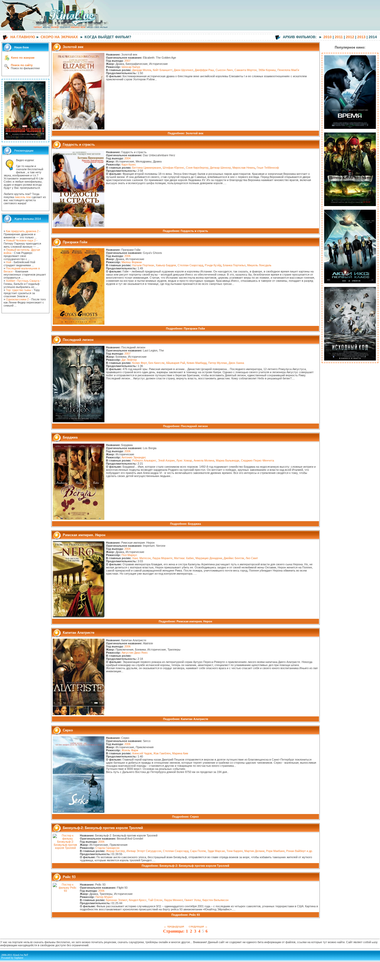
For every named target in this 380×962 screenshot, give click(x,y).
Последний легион (194, 426)
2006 (127, 255)
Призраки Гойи (194, 328)
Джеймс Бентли (234, 558)
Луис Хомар (184, 460)
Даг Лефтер (129, 359)
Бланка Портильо (234, 265)
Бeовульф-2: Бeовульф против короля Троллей (194, 865)
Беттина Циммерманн (146, 167)
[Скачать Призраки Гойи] (78, 323)
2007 (127, 60)
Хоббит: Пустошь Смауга (22, 280)
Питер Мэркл (103, 896)
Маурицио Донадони (208, 558)
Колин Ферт (139, 362)
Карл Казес (128, 164)
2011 (339, 37)
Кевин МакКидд (197, 362)
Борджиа (194, 523)
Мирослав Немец (243, 167)
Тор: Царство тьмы (18, 290)
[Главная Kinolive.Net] (55, 32)
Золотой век (194, 133)
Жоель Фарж (129, 750)
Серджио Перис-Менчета (257, 460)
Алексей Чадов (142, 753)
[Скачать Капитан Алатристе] (78, 714)
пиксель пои (23, 197)
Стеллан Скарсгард (190, 265)
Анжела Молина (204, 460)
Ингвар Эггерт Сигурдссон (143, 850)
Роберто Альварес (144, 460)
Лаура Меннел (173, 900)
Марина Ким (180, 753)
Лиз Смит (252, 558)
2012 (350, 37)
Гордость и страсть (194, 230)
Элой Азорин (166, 460)
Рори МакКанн (275, 850)
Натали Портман (143, 265)
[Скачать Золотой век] (78, 128)
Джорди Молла (141, 70)
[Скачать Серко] (78, 811)
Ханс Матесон (141, 558)
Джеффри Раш (204, 70)
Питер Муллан (217, 362)
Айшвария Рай (175, 362)
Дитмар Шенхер (220, 167)
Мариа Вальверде (227, 460)
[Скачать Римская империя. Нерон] (78, 616)
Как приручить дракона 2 (22, 231)
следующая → (198, 926)
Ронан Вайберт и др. (299, 850)
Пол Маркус (129, 555)
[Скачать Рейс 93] (65, 890)
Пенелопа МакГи (288, 70)
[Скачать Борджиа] (78, 518)
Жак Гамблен (162, 753)
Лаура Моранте (162, 558)
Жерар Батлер (115, 850)
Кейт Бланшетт (162, 70)
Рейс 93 (194, 914)
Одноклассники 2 (17, 299)
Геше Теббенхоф (268, 167)
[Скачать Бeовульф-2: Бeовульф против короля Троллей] (65, 847)
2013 (361, 37)
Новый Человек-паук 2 (21, 240)
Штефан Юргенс (173, 167)
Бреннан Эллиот (116, 900)
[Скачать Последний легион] (78, 421)
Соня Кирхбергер (197, 167)
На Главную (22, 37)
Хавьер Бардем (166, 265)
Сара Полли (198, 850)
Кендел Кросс (138, 900)
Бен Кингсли (156, 362)
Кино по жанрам (22, 57)
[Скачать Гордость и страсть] (78, 226)
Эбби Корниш (267, 70)
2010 (327, 37)
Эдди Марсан (216, 850)
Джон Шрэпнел (183, 70)
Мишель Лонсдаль (259, 265)
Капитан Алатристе (194, 719)
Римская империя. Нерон (194, 621)
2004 (127, 158)
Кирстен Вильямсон (215, 900)
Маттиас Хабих (184, 558)
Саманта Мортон (245, 70)
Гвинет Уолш (192, 900)
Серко (194, 816)
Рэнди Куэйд (213, 265)
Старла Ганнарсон (107, 847)
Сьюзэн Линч (224, 70)
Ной (8, 262)
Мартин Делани (254, 850)
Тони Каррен (234, 850)
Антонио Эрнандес (133, 457)
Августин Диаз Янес (134, 652)
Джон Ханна (236, 362)
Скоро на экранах (59, 37)
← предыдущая (174, 926)
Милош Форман (131, 262)
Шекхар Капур (130, 66)
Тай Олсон (155, 900)
